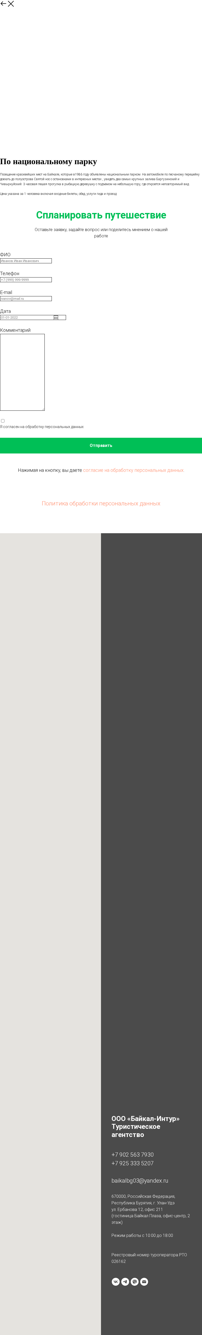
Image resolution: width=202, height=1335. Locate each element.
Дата (5, 311)
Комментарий (15, 330)
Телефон (9, 273)
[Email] (144, 1282)
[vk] (116, 1282)
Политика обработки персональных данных (101, 503)
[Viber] (135, 1282)
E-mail (6, 292)
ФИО (5, 254)
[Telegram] (125, 1282)
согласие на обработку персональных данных (133, 470)
